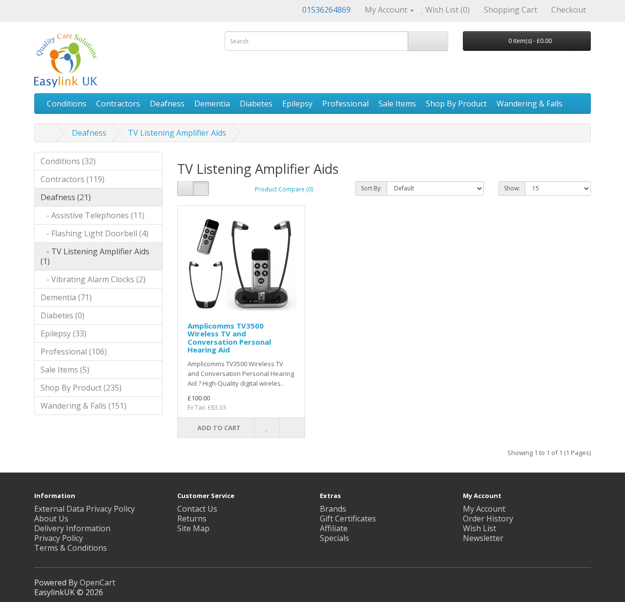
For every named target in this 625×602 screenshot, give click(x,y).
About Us (51, 518)
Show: (512, 188)
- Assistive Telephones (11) (93, 215)
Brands (333, 508)
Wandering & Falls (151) (83, 405)
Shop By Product (456, 103)
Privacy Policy (58, 538)
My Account (484, 508)
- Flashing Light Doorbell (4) (94, 233)
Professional (345, 103)
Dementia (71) (66, 297)
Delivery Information (72, 528)
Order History (488, 518)
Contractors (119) (72, 179)
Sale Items (397, 103)
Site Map (193, 528)
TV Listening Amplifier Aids (177, 132)
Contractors (118, 103)
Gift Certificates (348, 518)
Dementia (212, 103)
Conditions (66, 103)
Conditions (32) (68, 161)
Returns (192, 518)
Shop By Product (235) (81, 387)
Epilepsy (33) (63, 333)
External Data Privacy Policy (84, 508)
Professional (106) (74, 351)
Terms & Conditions (70, 547)
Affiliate (334, 528)
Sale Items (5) (65, 369)
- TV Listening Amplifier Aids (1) (95, 256)
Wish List (479, 528)
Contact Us (197, 508)
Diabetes (256, 103)
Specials (334, 538)
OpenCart (97, 582)
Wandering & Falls (529, 103)
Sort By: (371, 188)
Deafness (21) (66, 197)
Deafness (167, 103)
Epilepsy (297, 103)
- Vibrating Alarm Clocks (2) (93, 279)
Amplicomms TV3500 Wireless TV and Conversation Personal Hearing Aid (229, 338)
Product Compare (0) (284, 189)
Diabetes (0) (62, 315)
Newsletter (483, 538)
